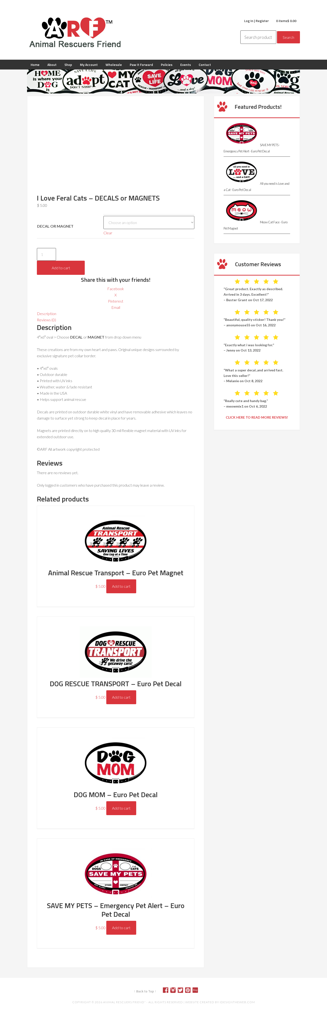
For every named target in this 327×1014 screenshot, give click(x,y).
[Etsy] (197, 991)
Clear (107, 232)
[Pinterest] (189, 991)
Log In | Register (256, 20)
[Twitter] (182, 991)
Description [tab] (46, 313)
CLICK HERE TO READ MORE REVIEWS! (257, 417)
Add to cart (61, 267)
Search (288, 37)
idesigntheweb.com (237, 1002)
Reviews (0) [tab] (46, 319)
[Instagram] (175, 991)
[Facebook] (167, 991)
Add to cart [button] (121, 586)
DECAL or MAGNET (55, 226)
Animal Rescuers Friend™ (75, 32)
